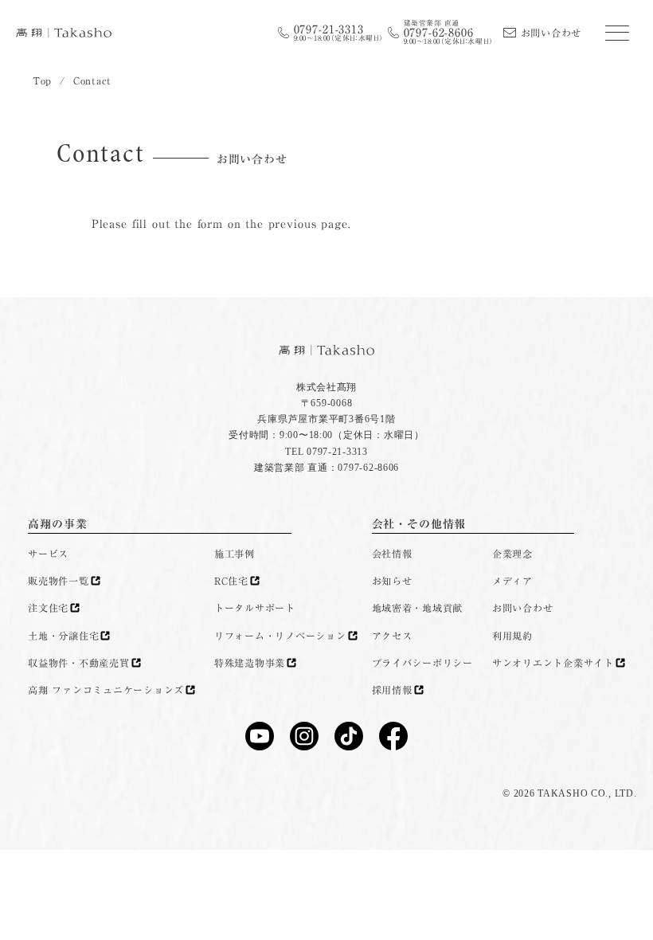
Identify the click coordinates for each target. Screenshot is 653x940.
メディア (512, 581)
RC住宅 (231, 581)
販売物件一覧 (58, 581)
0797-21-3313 (339, 32)
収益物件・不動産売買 (78, 663)
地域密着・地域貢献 (417, 608)
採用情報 (392, 690)
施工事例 (234, 553)
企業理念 (512, 553)
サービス (48, 553)
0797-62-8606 (449, 32)
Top (42, 80)
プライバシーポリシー (422, 663)
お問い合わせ (551, 32)
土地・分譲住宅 (63, 635)
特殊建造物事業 (249, 663)
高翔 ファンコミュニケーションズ (106, 690)
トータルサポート (254, 608)
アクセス (392, 635)
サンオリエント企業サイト (553, 663)
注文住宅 (48, 608)
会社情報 (392, 553)
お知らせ (392, 581)
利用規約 (512, 635)
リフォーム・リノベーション (280, 635)
